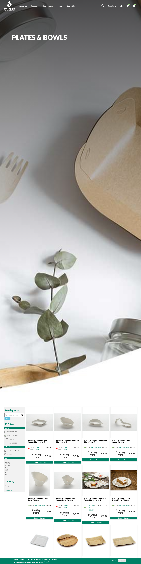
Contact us (136, 287)
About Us (23, 6)
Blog (60, 6)
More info (46, 562)
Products (34, 6)
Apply (7, 418)
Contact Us (71, 6)
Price (6, 485)
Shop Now (112, 6)
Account (121, 6)
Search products (13, 410)
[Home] (10, 6)
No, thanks (122, 560)
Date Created (8, 487)
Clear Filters (8, 490)
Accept (114, 560)
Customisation (48, 6)
